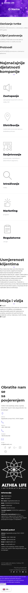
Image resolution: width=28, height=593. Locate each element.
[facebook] (11, 572)
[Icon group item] (5, 448)
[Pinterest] (20, 572)
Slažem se (3, 584)
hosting (18, 563)
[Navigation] (26, 8)
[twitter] (14, 572)
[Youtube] (23, 572)
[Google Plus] (17, 572)
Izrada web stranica (10, 563)
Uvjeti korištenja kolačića (18, 570)
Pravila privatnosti (20, 568)
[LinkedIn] (25, 572)
